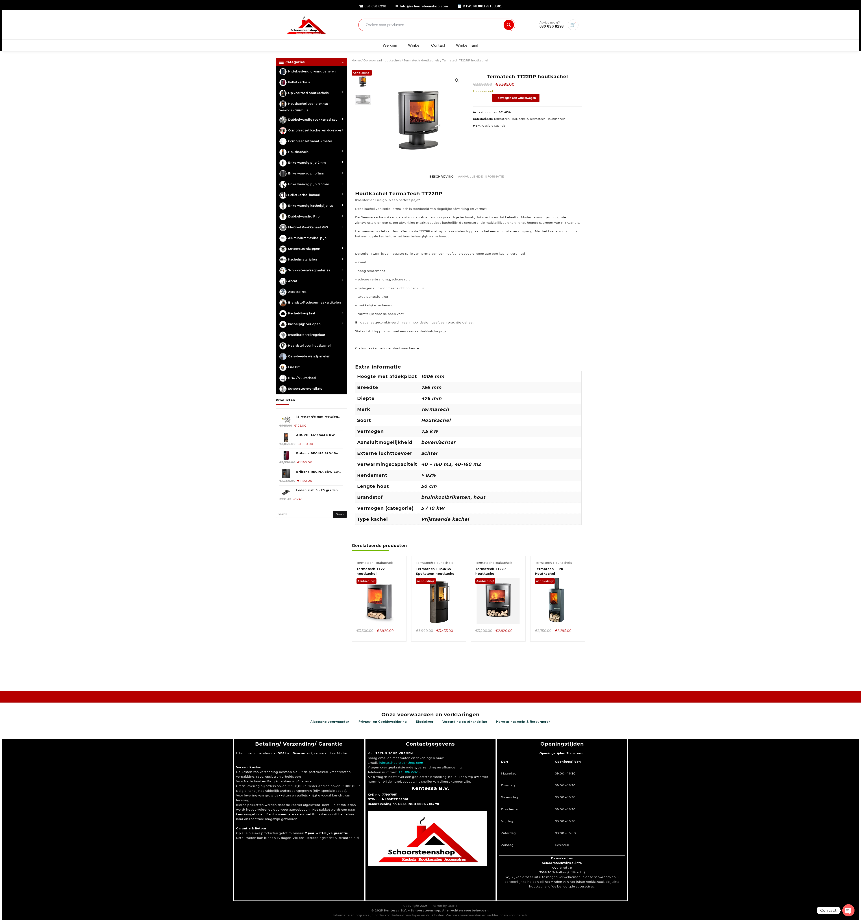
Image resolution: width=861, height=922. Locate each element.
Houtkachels (298, 152)
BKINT (453, 905)
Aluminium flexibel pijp (307, 238)
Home (356, 60)
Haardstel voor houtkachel (309, 345)
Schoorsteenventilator (306, 388)
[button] (457, 80)
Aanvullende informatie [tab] (481, 176)
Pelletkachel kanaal (304, 195)
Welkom (390, 45)
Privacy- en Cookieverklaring (383, 722)
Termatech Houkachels (511, 119)
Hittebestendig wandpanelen (312, 71)
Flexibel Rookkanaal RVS (308, 227)
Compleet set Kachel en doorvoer (314, 130)
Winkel (414, 45)
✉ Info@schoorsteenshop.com (422, 6)
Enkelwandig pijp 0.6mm (308, 184)
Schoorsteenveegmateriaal (310, 270)
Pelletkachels (299, 82)
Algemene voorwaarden (330, 722)
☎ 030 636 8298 (372, 6)
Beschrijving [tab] (441, 176)
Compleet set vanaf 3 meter (310, 141)
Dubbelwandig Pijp (304, 216)
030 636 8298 (551, 26)
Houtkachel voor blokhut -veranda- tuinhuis (304, 107)
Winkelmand (467, 45)
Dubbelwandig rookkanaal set (312, 119)
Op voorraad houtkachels (308, 93)
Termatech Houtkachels (421, 60)
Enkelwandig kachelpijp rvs (310, 206)
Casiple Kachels (494, 125)
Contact (438, 45)
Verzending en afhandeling (464, 722)
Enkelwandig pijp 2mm (307, 163)
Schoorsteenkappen (304, 249)
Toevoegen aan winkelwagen (516, 98)
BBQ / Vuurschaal (302, 378)
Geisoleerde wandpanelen (309, 356)
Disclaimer (424, 722)
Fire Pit (294, 367)
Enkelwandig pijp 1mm (307, 173)
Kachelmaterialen (302, 259)
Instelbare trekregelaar (306, 335)
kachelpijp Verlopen (304, 324)
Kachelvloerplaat (301, 313)
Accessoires (297, 292)
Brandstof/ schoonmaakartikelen (314, 302)
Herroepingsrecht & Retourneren (523, 722)
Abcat (293, 281)
